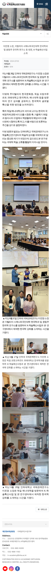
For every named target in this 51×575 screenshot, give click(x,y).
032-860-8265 (17, 548)
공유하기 (47, 34)
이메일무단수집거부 (24, 531)
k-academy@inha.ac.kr (17, 555)
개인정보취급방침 (8, 531)
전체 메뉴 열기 (46, 4)
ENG (41, 4)
